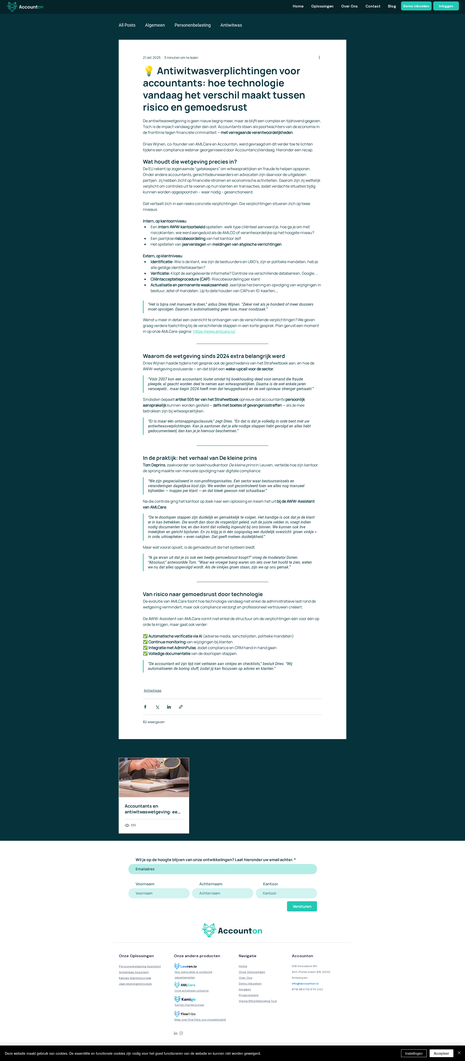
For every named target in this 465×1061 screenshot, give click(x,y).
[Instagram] (181, 1033)
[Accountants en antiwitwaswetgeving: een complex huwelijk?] (154, 777)
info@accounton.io (305, 983)
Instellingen (414, 1053)
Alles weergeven (333, 749)
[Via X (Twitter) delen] (157, 707)
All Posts (127, 25)
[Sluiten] (459, 1053)
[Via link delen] (180, 707)
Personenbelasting (193, 25)
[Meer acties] (319, 57)
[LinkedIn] (175, 1033)
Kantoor (270, 884)
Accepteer (441, 1053)
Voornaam (145, 884)
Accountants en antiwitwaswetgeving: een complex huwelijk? (152, 809)
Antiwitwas (231, 25)
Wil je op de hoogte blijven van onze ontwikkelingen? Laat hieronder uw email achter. (214, 860)
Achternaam (210, 884)
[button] (322, 6)
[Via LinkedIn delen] (169, 707)
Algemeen (155, 25)
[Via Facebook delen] (145, 707)
